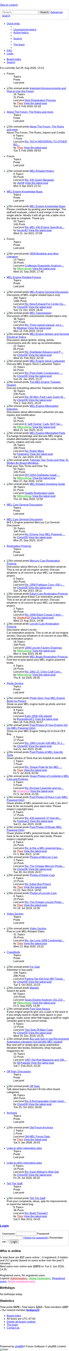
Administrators (18, 1278)
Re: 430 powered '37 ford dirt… (43, 818)
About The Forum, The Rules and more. (30, 112)
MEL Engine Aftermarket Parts (47, 433)
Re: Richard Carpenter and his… (44, 788)
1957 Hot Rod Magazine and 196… (46, 1059)
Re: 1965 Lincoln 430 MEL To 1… (45, 743)
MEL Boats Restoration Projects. (49, 656)
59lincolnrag (24, 268)
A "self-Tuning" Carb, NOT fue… (44, 424)
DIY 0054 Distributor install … (42, 475)
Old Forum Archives (41, 1127)
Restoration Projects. (19, 546)
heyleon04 (23, 791)
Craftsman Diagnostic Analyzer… (44, 265)
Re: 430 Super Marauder (39, 180)
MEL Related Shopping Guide (47, 484)
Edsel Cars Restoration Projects (49, 593)
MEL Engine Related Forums (24, 277)
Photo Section (15, 683)
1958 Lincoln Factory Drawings (43, 647)
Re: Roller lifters (34, 451)
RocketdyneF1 (25, 719)
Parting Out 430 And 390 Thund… (45, 978)
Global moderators (40, 1278)
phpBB (19, 1346)
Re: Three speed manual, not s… (44, 325)
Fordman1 (23, 454)
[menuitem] (24, 29)
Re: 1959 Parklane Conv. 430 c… (44, 584)
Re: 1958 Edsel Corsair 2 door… (44, 614)
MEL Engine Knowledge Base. (25, 191)
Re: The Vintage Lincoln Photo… (44, 902)
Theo (20, 103)
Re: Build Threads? (36, 1213)
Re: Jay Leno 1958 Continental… (44, 940)
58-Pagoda (23, 1062)
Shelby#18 (23, 617)
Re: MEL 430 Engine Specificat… (44, 227)
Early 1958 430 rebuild (38, 716)
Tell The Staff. (15, 1183)
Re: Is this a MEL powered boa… (44, 848)
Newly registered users (21, 1281)
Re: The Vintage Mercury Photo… (45, 866)
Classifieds (13, 952)
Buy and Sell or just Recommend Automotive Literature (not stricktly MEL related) (38, 1040)
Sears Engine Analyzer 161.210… (45, 999)
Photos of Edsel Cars (42, 875)
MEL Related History (42, 171)
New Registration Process (40, 100)
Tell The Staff (37, 1198)
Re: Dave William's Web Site (42, 1171)
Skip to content (9, 5)
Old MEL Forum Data (37, 1136)
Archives (12, 1112)
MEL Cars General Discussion (25, 504)
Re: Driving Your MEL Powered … (45, 534)
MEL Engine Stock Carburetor (47, 361)
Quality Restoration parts (39, 493)
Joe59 (20, 183)
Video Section (15, 913)
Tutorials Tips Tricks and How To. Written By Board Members (38, 461)
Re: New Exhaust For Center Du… (45, 304)
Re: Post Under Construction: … (44, 373)
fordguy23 (32, 1310)
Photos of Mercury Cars (43, 857)
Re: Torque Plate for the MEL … (43, 767)
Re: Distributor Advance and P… (44, 352)
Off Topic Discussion (19, 1071)
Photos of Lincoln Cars (43, 893)
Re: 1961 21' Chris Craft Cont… (43, 671)
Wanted (34, 987)
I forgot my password (35, 1237)
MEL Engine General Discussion (49, 292)
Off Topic (35, 1086)
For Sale (35, 966)
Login (4, 1225)
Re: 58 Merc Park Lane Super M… (45, 397)
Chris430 (22, 307)
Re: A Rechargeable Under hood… (45, 1101)
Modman (22, 328)
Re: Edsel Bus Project (38, 884)
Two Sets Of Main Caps (39, 1029)
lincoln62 (22, 230)
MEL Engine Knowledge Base (47, 206)
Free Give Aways (40, 1008)
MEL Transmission (41, 313)
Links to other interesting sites (24, 1148)
